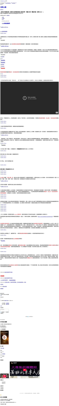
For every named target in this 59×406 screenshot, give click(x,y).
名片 (3, 19)
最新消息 (7, 304)
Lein (1, 295)
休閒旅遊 (7, 15)
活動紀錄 (7, 303)
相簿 (3, 17)
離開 (5, 404)
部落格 (3, 18)
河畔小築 (3, 7)
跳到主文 (1, 9)
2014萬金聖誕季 (6, 23)
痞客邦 (5, 300)
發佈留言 (2, 313)
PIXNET (23, 393)
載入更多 (2, 307)
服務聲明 (38, 393)
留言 (7, 300)
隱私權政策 (34, 393)
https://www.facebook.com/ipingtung (45, 216)
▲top (1, 305)
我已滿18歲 (2, 404)
